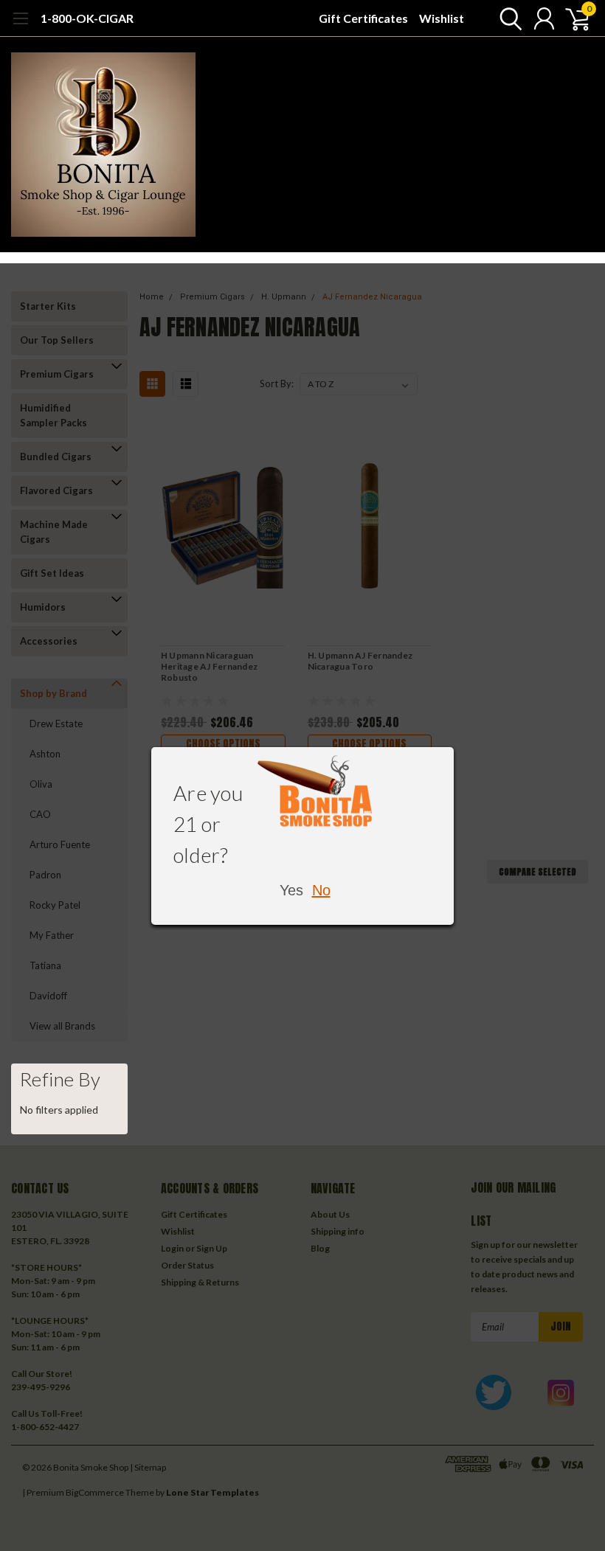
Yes (291, 890)
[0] (572, 18)
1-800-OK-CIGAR (87, 18)
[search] (507, 18)
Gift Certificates (363, 18)
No (321, 890)
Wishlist (441, 18)
